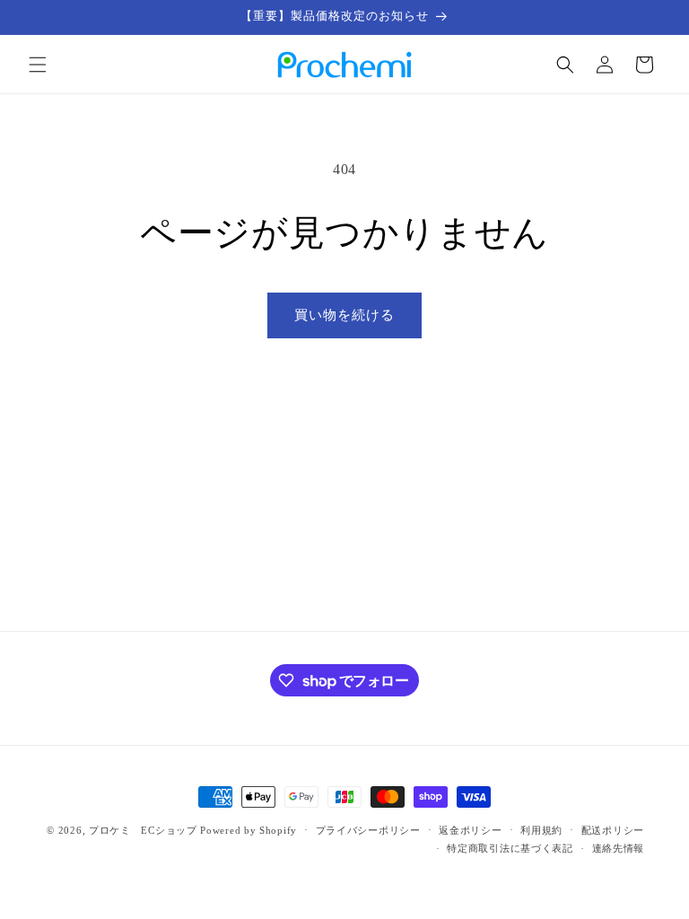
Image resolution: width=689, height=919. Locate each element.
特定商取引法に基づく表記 (509, 848)
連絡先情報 (618, 848)
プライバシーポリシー (368, 830)
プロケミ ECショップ (143, 830)
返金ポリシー (470, 830)
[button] (37, 64)
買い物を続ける (344, 315)
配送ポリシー (612, 830)
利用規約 (541, 830)
